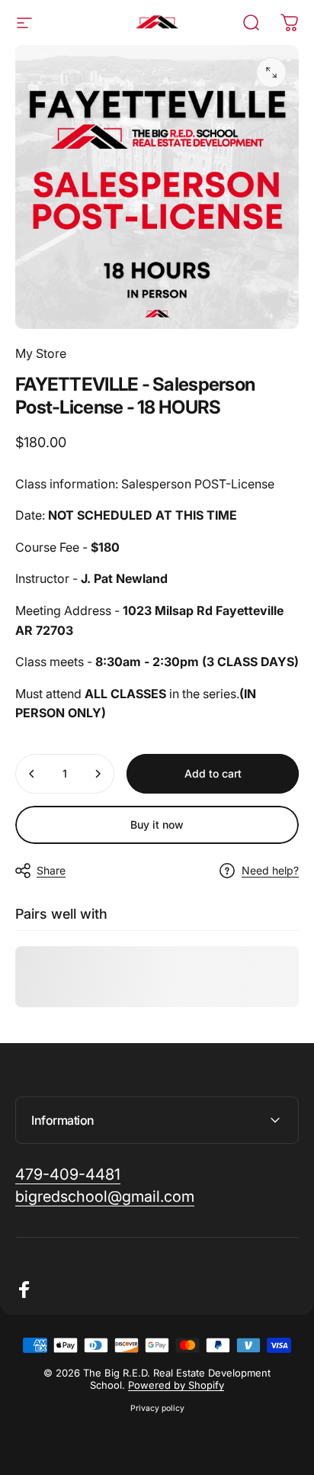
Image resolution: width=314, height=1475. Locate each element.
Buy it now (157, 824)
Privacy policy (157, 1408)
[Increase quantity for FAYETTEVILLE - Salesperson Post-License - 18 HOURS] (98, 774)
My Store (40, 353)
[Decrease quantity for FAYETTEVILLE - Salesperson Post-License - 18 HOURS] (32, 774)
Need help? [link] (270, 870)
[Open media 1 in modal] (271, 72)
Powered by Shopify (176, 1385)
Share (51, 870)
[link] (67, 1174)
